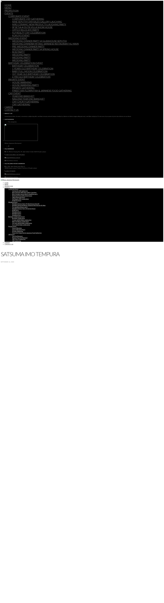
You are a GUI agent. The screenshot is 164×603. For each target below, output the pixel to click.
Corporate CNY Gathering (28, 18)
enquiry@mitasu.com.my (13, 157)
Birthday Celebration (25, 65)
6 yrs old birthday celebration (31, 76)
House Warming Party (25, 85)
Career (9, 107)
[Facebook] (8, 146)
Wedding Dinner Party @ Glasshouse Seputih (39, 41)
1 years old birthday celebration (32, 68)
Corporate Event (19, 16)
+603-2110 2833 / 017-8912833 (15, 154)
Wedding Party (21, 54)
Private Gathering (23, 87)
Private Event (16, 79)
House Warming (22, 82)
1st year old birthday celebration (33, 74)
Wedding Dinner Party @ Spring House (35, 49)
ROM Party (18, 52)
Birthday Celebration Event (25, 63)
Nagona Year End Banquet (28, 98)
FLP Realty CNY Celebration (28, 32)
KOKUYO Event (21, 35)
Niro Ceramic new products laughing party (39, 24)
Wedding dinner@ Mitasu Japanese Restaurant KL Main (45, 43)
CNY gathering (21, 104)
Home (8, 5)
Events (9, 13)
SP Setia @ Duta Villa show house (32, 27)
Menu (8, 7)
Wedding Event (17, 38)
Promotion (12, 10)
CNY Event (14, 93)
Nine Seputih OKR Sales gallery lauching (37, 21)
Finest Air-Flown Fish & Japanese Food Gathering (42, 90)
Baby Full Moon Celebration (29, 71)
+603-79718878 (10, 171)
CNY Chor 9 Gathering (25, 101)
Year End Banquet (23, 96)
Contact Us (12, 109)
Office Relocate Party (25, 30)
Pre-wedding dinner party (28, 46)
